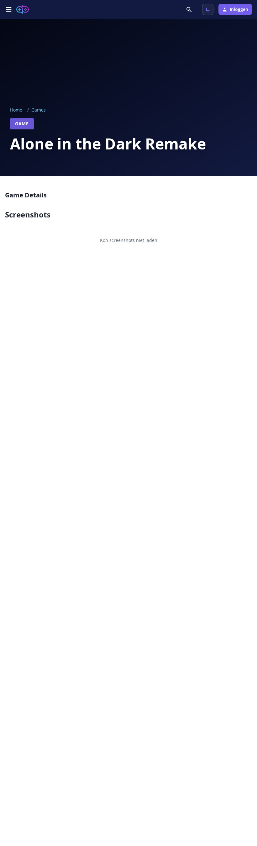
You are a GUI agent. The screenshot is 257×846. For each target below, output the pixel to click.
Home (16, 110)
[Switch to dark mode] (207, 9)
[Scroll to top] (243, 807)
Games (38, 110)
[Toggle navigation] (9, 9)
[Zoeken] (189, 9)
